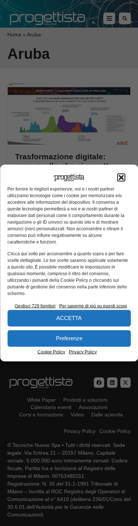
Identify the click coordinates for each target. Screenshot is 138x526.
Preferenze (69, 338)
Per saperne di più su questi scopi (93, 305)
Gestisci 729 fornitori (35, 305)
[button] (121, 177)
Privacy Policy (83, 351)
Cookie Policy (51, 351)
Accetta (69, 318)
